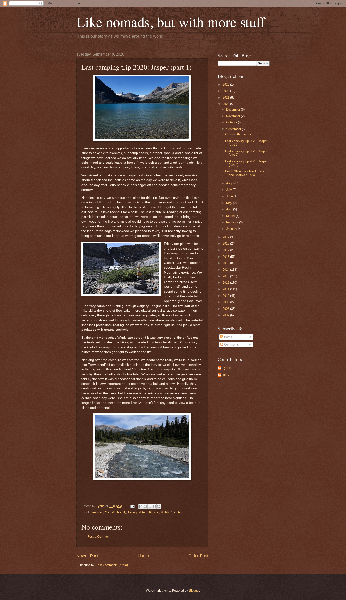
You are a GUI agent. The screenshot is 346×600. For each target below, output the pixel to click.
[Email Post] (132, 506)
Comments (231, 344)
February (232, 222)
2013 (226, 276)
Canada (110, 512)
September (234, 129)
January (232, 228)
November (233, 116)
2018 (226, 243)
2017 (226, 250)
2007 (226, 315)
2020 (226, 104)
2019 (226, 237)
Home (143, 555)
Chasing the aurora (238, 134)
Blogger (194, 590)
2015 (226, 263)
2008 (226, 308)
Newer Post (87, 555)
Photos (154, 512)
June (230, 196)
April (229, 209)
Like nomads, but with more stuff (170, 21)
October (232, 122)
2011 (226, 289)
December (233, 109)
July (229, 189)
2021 (226, 97)
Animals (97, 512)
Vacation (177, 512)
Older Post (198, 555)
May (229, 203)
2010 (226, 296)
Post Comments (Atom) (112, 565)
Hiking (132, 512)
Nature (142, 512)
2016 (226, 256)
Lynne (226, 368)
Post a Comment (98, 536)
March (231, 216)
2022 (226, 91)
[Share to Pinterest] (158, 506)
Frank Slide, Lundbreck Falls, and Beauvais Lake (245, 173)
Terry (225, 375)
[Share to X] (149, 506)
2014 (226, 269)
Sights (165, 512)
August (231, 183)
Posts (227, 337)
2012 (226, 282)
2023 (226, 84)
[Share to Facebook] (154, 506)
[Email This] (140, 506)
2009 (226, 302)
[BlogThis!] (145, 506)
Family (121, 512)
